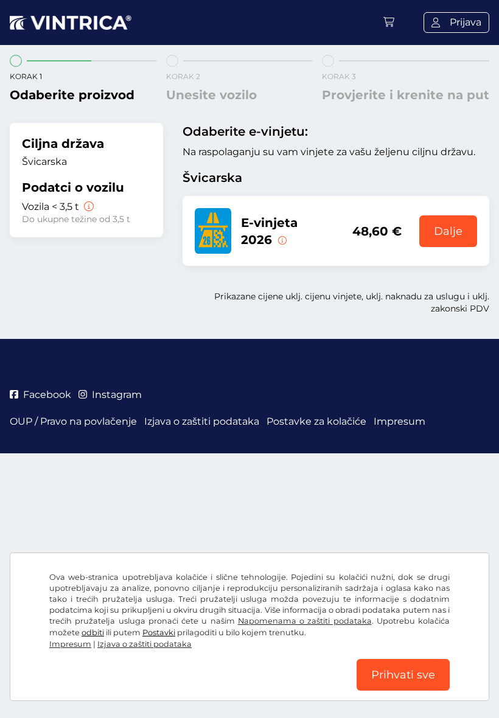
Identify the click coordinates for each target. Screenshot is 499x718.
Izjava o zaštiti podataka (144, 644)
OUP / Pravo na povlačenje (73, 421)
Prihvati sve (403, 674)
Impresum (70, 644)
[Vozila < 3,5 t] (88, 206)
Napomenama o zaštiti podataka (305, 621)
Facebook (47, 394)
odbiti (93, 632)
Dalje (448, 231)
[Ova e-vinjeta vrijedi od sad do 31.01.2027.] (281, 239)
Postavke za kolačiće (316, 421)
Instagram (117, 394)
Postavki (158, 632)
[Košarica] (388, 22)
